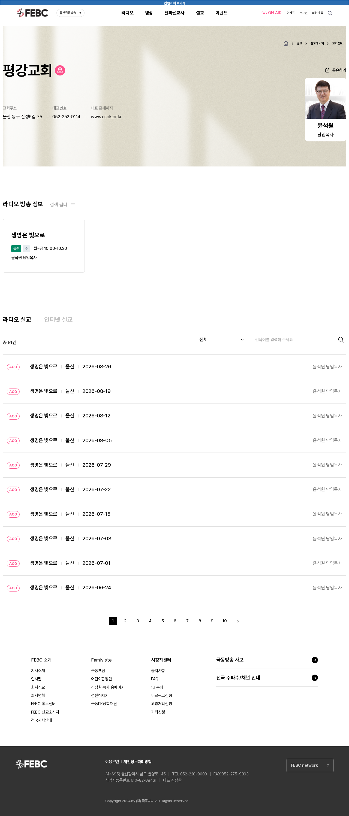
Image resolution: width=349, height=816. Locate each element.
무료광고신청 (161, 695)
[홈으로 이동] (60, 70)
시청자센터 (161, 660)
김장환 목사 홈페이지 (108, 687)
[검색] (341, 340)
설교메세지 (317, 43)
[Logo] (32, 13)
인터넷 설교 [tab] (58, 319)
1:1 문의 (157, 687)
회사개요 (38, 687)
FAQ (154, 679)
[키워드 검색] (329, 13)
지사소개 (38, 670)
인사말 (36, 679)
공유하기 (339, 70)
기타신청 (158, 712)
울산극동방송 (68, 13)
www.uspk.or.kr (106, 116)
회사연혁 (38, 695)
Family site (101, 660)
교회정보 (337, 43)
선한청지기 (100, 695)
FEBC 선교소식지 (45, 712)
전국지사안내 (41, 720)
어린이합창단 (101, 679)
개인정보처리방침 (137, 761)
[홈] (285, 43)
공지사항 (158, 670)
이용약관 (112, 761)
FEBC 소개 (41, 660)
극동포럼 (98, 670)
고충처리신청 (161, 703)
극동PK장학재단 (104, 703)
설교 (299, 43)
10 (224, 620)
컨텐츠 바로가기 (174, 3)
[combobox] (223, 340)
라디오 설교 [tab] (17, 319)
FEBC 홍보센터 (43, 703)
